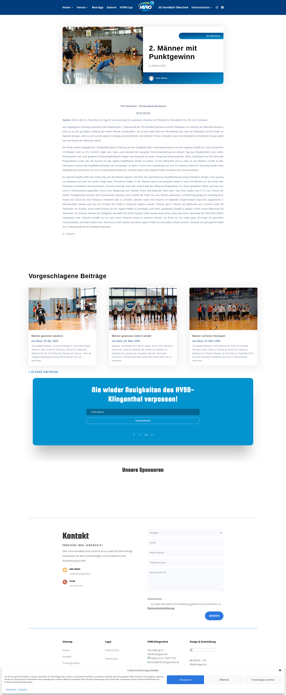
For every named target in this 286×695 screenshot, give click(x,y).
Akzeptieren (185, 679)
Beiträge (97, 7)
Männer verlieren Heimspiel (208, 336)
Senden (214, 615)
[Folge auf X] (140, 434)
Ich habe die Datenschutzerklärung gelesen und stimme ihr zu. (184, 606)
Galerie (111, 7)
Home (66, 7)
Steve (164, 78)
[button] (280, 670)
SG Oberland (213, 36)
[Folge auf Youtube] (146, 434)
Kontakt (67, 656)
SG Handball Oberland (173, 7)
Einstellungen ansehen (262, 679)
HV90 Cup (126, 7)
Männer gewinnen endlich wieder (131, 336)
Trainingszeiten (71, 663)
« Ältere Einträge (43, 372)
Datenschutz (11, 689)
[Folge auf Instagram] (152, 434)
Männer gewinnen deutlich (47, 336)
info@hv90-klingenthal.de (165, 662)
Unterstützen (200, 7)
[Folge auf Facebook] (134, 434)
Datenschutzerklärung (160, 608)
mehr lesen (36, 361)
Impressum (22, 689)
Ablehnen (224, 679)
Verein (81, 7)
